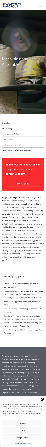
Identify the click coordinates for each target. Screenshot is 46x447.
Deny (23, 430)
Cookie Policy (18, 443)
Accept (23, 423)
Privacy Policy (27, 443)
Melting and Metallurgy (11, 133)
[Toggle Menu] (41, 5)
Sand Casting (7, 128)
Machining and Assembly (11, 144)
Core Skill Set (7, 139)
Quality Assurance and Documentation (17, 150)
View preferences (23, 437)
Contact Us (23, 183)
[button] (42, 399)
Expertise (6, 122)
